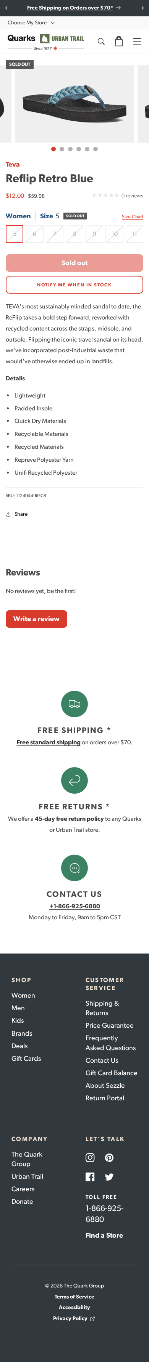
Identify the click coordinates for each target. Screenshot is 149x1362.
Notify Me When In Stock (74, 285)
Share (21, 514)
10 (117, 236)
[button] (119, 41)
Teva (13, 164)
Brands (21, 1033)
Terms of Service (74, 1297)
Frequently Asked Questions (111, 1043)
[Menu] (136, 41)
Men (18, 1008)
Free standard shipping (49, 742)
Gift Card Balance (112, 1073)
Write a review (36, 619)
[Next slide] (142, 8)
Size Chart (132, 216)
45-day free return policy (69, 818)
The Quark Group (26, 1159)
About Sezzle (105, 1085)
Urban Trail (27, 1176)
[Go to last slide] (6, 8)
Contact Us (102, 1060)
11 (137, 236)
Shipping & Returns (102, 1008)
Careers (22, 1189)
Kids (17, 1020)
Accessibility (74, 1307)
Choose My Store (27, 22)
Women (23, 995)
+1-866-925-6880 (74, 906)
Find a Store (104, 1235)
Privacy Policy (70, 1318)
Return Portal (105, 1098)
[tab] (53, 149)
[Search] (100, 41)
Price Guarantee (110, 1025)
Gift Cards (26, 1058)
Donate (22, 1201)
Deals (19, 1046)
